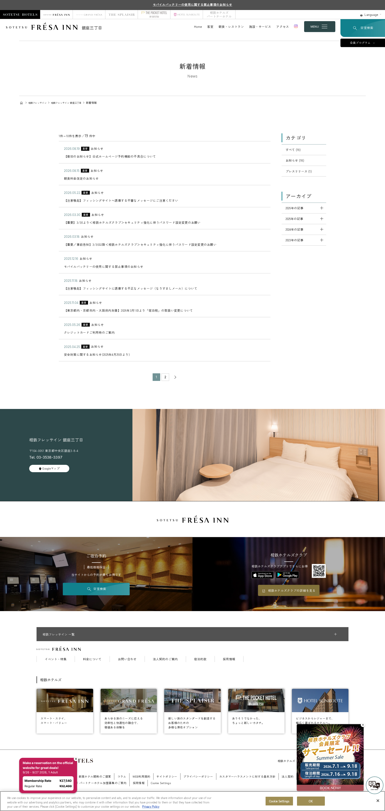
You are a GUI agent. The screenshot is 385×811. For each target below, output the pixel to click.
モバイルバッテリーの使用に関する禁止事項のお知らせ (192, 4)
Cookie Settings (279, 801)
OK (311, 801)
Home (198, 26)
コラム (121, 776)
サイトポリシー (166, 776)
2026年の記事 (294, 208)
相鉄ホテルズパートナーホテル (219, 14)
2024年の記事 (294, 229)
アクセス (282, 26)
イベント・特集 (56, 659)
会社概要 (66, 776)
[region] (192, 801)
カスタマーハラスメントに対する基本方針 (247, 776)
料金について (92, 659)
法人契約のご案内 (165, 659)
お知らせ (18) (295, 160)
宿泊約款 (200, 659)
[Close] (378, 800)
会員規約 (324, 776)
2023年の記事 (294, 240)
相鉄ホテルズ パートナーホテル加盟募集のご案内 (94, 783)
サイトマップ (45, 783)
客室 (210, 26)
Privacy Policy (150, 806)
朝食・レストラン (231, 26)
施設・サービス (260, 26)
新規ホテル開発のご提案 (95, 776)
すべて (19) (293, 149)
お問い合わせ (127, 659)
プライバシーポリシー (198, 776)
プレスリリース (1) (299, 171)
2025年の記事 (294, 218)
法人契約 (287, 776)
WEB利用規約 (141, 776)
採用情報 (229, 659)
